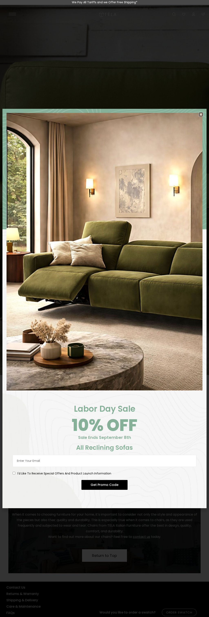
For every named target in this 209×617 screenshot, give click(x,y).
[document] (104, 308)
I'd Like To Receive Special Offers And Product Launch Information (64, 473)
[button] (200, 114)
